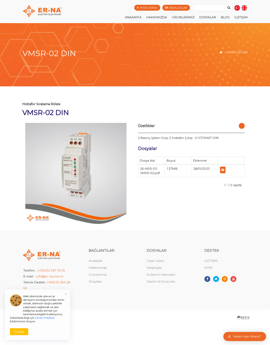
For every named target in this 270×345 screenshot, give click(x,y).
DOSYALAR (207, 17)
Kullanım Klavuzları (161, 274)
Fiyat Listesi (155, 261)
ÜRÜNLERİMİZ (183, 17)
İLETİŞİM (241, 17)
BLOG (225, 17)
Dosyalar (95, 281)
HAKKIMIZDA (156, 17)
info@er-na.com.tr (49, 276)
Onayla (19, 332)
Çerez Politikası (45, 317)
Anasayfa (133, 17)
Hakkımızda (98, 268)
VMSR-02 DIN (237, 52)
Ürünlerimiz (98, 274)
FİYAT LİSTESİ (148, 7)
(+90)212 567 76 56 (51, 270)
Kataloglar (154, 268)
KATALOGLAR (178, 7)
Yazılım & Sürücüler (161, 281)
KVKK (208, 268)
